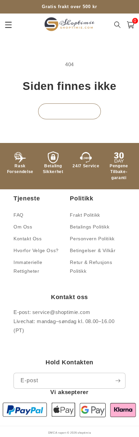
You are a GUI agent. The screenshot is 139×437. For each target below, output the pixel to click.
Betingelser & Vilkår (92, 250)
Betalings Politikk (89, 226)
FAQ (18, 215)
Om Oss (22, 226)
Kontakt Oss (27, 238)
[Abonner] (117, 381)
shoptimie (84, 432)
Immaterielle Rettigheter (27, 266)
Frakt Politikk (85, 215)
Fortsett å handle (69, 111)
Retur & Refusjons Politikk (91, 266)
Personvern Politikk (92, 238)
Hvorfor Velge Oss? (36, 250)
